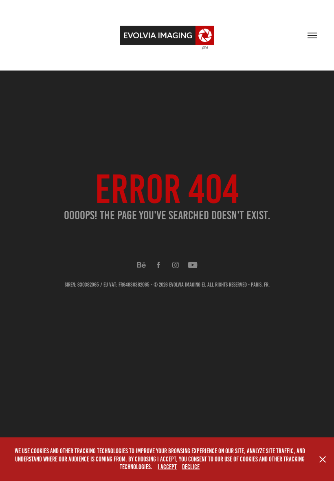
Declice (191, 466)
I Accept (167, 466)
